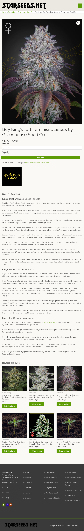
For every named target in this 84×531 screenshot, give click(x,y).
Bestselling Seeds (73, 500)
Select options (9, 406)
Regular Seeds (51, 488)
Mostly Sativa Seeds (74, 490)
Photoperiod (45, 163)
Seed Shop (12, 12)
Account (28, 477)
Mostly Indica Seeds (74, 477)
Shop (27, 472)
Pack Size (5, 144)
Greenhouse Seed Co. (25, 12)
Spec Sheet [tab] (15, 194)
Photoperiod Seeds (53, 498)
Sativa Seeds (71, 495)
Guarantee (28, 483)
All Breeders (50, 472)
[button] (78, 23)
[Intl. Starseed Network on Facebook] (3, 504)
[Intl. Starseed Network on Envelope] (10, 504)
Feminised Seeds (52, 483)
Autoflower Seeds (52, 493)
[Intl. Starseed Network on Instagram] (7, 504)
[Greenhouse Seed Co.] (12, 176)
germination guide (50, 322)
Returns (27, 493)
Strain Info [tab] (5, 194)
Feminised (28, 163)
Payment (28, 488)
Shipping (28, 498)
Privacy (6, 498)
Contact (7, 492)
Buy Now (40, 157)
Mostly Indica (36, 163)
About (6, 487)
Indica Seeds (71, 472)
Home (4, 12)
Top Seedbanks (51, 477)
